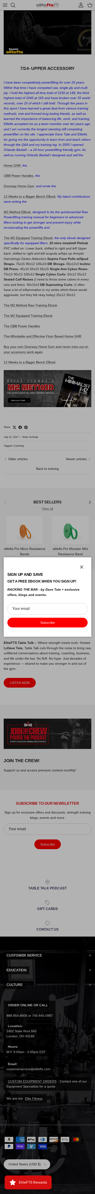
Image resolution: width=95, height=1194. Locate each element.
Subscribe (47, 622)
